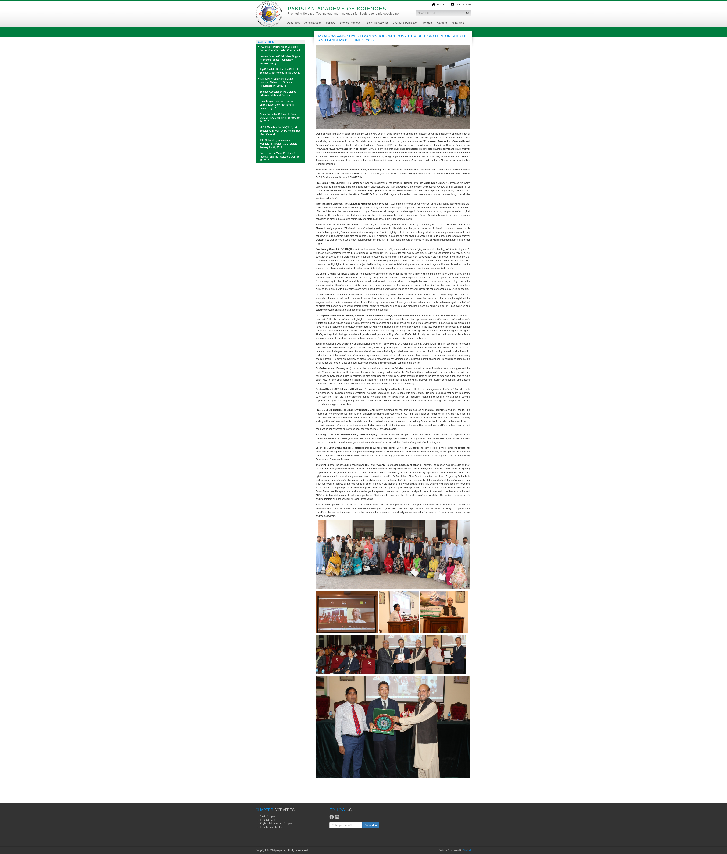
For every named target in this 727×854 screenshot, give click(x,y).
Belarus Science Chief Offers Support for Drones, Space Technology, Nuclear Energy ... (280, 59)
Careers (442, 22)
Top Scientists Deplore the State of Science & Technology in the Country (280, 70)
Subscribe (371, 825)
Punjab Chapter (268, 820)
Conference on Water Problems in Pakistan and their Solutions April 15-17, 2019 (280, 156)
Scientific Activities (377, 22)
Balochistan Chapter (271, 827)
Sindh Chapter (267, 816)
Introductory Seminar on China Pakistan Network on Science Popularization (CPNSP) (276, 82)
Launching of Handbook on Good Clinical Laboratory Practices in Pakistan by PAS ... (277, 104)
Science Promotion (351, 22)
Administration (312, 22)
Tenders (428, 22)
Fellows (330, 22)
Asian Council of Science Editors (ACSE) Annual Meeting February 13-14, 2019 (280, 117)
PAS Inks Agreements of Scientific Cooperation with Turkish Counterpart (280, 48)
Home (440, 4)
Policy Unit (457, 22)
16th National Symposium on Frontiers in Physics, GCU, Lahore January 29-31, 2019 (278, 143)
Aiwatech (467, 849)
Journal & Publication (405, 22)
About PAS (293, 22)
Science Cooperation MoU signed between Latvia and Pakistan (278, 93)
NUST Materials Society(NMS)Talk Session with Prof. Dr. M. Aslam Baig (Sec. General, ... (280, 130)
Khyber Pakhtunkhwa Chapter (276, 823)
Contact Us (463, 4)
